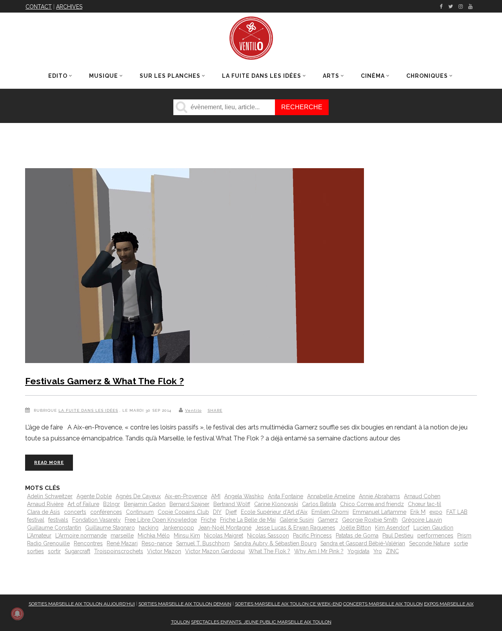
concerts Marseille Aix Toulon (383, 604)
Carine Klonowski (276, 504)
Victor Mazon (164, 551)
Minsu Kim (187, 535)
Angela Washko (244, 496)
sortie (461, 543)
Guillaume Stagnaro (110, 528)
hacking (148, 528)
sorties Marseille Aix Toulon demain (184, 604)
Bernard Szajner (189, 504)
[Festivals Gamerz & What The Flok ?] (194, 267)
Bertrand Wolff (231, 504)
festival (35, 520)
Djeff (231, 512)
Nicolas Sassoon (268, 535)
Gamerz (328, 520)
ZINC (392, 551)
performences (435, 535)
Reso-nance (157, 543)
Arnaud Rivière (45, 504)
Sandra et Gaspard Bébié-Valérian (362, 543)
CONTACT (38, 7)
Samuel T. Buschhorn (203, 543)
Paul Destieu (397, 535)
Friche (208, 520)
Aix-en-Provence (186, 496)
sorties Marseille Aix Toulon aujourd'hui (82, 604)
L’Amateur (39, 535)
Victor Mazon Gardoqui (215, 551)
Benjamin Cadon (145, 504)
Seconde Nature (429, 543)
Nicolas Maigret (223, 535)
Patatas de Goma (357, 535)
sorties (35, 551)
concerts (75, 512)
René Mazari (122, 543)
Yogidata (358, 551)
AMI (215, 496)
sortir (54, 551)
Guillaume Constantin (54, 528)
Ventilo (193, 410)
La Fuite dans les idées (88, 410)
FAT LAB (456, 512)
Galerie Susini (297, 520)
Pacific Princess (312, 535)
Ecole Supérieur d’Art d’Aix (274, 512)
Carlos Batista (319, 504)
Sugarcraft (77, 551)
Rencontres (88, 543)
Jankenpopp (178, 528)
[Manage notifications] (17, 613)
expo (435, 512)
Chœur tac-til (424, 504)
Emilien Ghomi (330, 512)
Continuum (140, 512)
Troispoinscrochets (118, 551)
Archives (69, 7)
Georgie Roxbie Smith (370, 520)
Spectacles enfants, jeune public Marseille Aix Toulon (261, 622)
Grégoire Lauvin (422, 520)
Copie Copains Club (183, 512)
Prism (464, 535)
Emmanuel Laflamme (379, 512)
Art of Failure (83, 504)
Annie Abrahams (379, 496)
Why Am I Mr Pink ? (319, 551)
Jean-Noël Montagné (224, 528)
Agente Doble (94, 496)
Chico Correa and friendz (372, 504)
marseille (122, 535)
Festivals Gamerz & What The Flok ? (104, 381)
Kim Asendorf (392, 528)
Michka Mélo (154, 535)
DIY (217, 512)
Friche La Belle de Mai (248, 520)
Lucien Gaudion (433, 528)
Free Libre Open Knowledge (161, 520)
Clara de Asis (43, 512)
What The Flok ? (269, 551)
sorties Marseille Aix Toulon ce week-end (288, 604)
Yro (377, 551)
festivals (58, 520)
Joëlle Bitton (355, 528)
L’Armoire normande (81, 535)
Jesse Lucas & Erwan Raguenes (295, 528)
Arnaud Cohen (422, 496)
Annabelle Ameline (331, 496)
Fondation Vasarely (96, 520)
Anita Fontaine (285, 496)
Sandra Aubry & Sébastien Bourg (275, 543)
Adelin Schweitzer (50, 496)
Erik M (418, 512)
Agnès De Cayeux (138, 496)
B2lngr (111, 504)
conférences (106, 512)
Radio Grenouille (48, 543)
